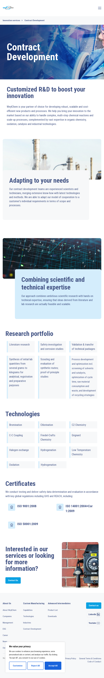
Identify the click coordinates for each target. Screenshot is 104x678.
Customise (17, 665)
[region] (35, 657)
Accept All (53, 665)
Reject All (35, 665)
